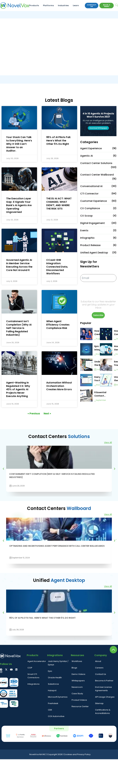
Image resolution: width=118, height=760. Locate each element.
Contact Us (91, 6)
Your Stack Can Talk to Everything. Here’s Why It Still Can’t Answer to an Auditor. (19, 143)
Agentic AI (86, 156)
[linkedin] (16, 669)
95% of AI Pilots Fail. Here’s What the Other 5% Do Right (58, 140)
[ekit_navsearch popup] (116, 5)
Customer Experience (93, 201)
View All (108, 442)
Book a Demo (106, 6)
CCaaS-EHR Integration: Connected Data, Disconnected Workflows (57, 266)
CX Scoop (86, 215)
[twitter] (6, 669)
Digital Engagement (92, 223)
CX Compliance (90, 208)
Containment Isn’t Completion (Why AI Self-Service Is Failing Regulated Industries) (18, 328)
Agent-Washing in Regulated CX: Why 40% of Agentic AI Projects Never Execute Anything (18, 389)
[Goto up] (113, 649)
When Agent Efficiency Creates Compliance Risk (57, 325)
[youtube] (11, 669)
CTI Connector (89, 193)
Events (84, 230)
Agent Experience (91, 148)
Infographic (87, 238)
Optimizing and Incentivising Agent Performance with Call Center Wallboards (57, 545)
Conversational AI (91, 186)
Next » (47, 413)
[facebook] (1, 669)
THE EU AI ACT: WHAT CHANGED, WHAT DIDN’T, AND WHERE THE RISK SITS (59, 203)
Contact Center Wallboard (97, 174)
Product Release (90, 245)
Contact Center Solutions (96, 163)
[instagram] (1, 672)
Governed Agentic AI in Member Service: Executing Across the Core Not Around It (19, 265)
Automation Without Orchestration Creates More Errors (59, 386)
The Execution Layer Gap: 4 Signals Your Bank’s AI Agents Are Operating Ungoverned (19, 205)
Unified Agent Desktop (94, 252)
